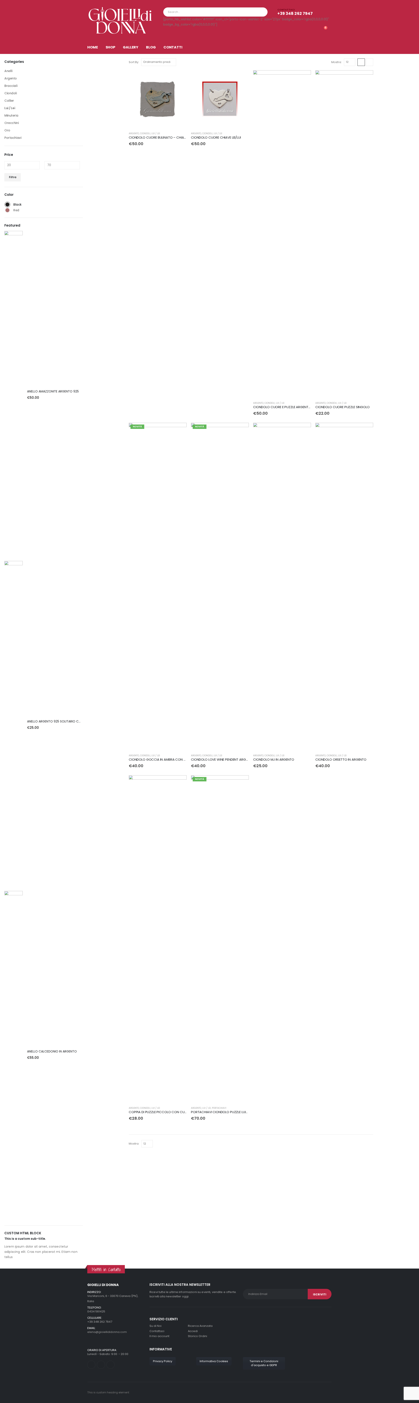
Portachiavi (219, 1108)
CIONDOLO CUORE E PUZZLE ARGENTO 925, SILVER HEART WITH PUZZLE (306, 407)
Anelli (8, 71)
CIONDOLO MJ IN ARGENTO (273, 759)
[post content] (158, 99)
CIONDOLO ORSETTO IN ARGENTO (340, 759)
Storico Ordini (197, 1336)
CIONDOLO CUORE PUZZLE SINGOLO (342, 407)
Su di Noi (155, 1326)
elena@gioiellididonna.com (107, 1332)
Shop (110, 47)
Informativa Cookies (214, 1361)
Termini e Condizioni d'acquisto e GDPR (264, 1363)
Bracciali (10, 86)
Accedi (193, 1331)
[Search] (261, 12)
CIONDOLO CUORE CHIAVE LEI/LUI (216, 137)
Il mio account (159, 1336)
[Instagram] (110, 1365)
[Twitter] (101, 1365)
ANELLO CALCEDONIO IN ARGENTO (52, 1051)
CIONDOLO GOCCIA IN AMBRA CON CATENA (162, 759)
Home (92, 47)
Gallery (130, 47)
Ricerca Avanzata (200, 1326)
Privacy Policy (162, 1361)
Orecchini (11, 123)
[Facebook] (91, 1365)
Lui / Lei (155, 133)
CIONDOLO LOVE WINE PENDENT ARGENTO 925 (226, 759)
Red (7, 210)
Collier (9, 100)
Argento (134, 133)
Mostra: (336, 62)
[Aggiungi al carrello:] (179, 77)
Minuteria (11, 115)
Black (7, 204)
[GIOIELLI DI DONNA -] (120, 20)
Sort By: (134, 62)
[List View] (369, 62)
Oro (7, 130)
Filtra (12, 177)
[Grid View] (361, 62)
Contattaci (156, 1331)
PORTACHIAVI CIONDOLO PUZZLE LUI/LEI (221, 1112)
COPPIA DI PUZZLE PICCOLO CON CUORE (160, 1112)
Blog (151, 47)
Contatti (172, 47)
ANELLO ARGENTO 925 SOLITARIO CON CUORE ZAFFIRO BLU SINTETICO (78, 721)
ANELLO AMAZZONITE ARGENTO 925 (53, 391)
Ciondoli (145, 133)
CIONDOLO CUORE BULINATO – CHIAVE (158, 137)
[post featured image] (13, 394)
